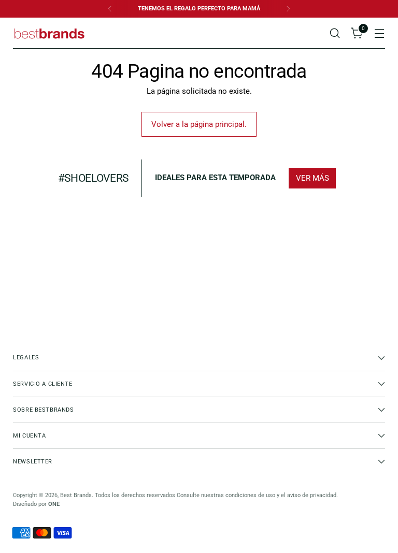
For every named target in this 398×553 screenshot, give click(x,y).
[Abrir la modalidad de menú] (379, 33)
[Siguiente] (288, 9)
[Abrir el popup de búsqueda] (335, 33)
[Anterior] (109, 9)
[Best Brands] (49, 33)
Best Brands (76, 495)
